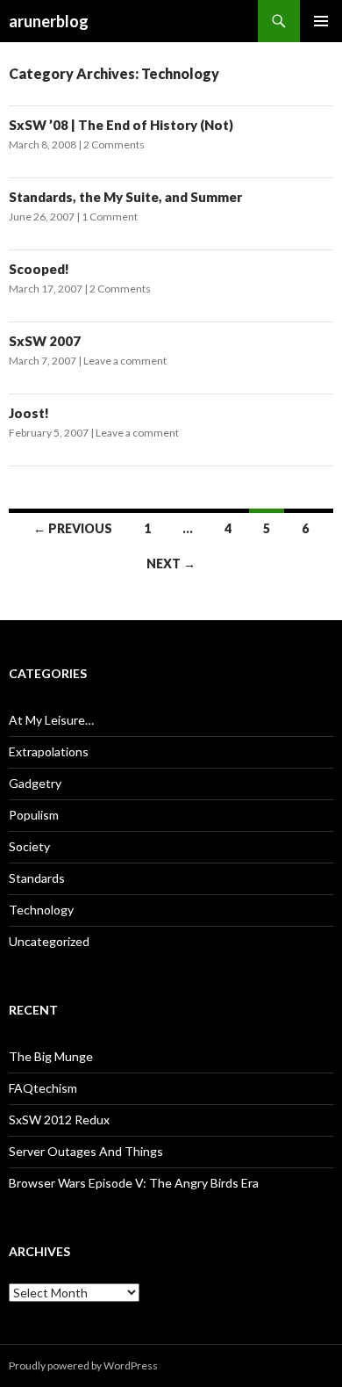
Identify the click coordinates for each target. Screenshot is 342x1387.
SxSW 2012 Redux (59, 1119)
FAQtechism (43, 1087)
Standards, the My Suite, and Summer (125, 197)
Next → (171, 563)
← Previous (72, 528)
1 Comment (110, 216)
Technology (41, 909)
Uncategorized (49, 941)
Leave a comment (125, 360)
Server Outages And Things (86, 1151)
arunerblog (49, 21)
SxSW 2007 (45, 341)
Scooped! (39, 269)
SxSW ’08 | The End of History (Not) (121, 125)
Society (29, 846)
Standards (37, 877)
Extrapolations (49, 751)
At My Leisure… (51, 719)
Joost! (29, 413)
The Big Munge (51, 1056)
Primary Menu (321, 21)
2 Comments (114, 144)
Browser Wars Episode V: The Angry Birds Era (134, 1182)
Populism (34, 814)
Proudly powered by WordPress (83, 1365)
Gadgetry (35, 783)
